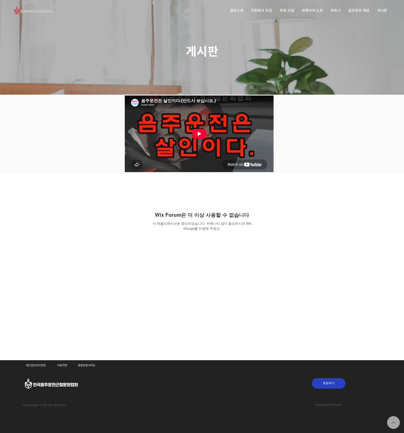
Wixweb (337, 404)
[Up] (393, 422)
